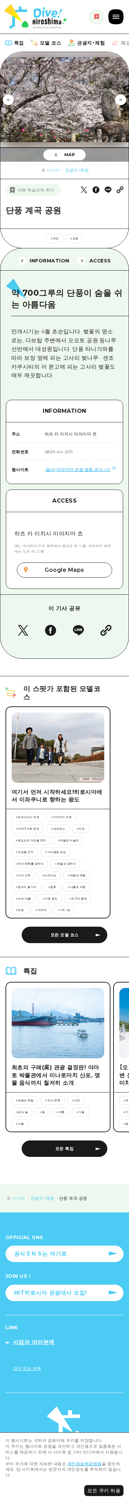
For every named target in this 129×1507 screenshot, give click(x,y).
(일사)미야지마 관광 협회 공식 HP (78, 469)
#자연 (55, 238)
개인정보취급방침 (84, 1463)
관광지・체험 (77, 170)
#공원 (74, 238)
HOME (54, 170)
